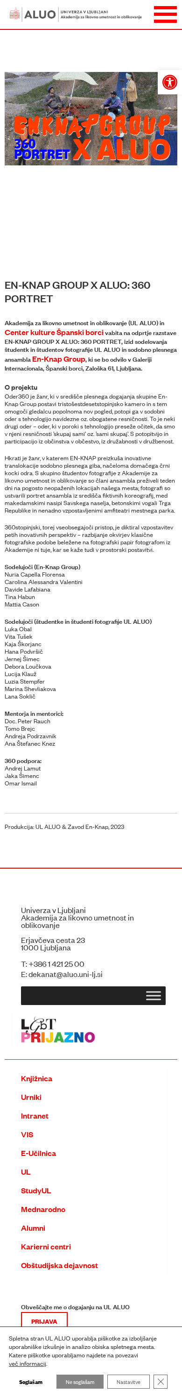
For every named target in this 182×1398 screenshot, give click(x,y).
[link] (170, 82)
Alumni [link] (33, 1227)
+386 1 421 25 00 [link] (56, 963)
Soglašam (30, 1381)
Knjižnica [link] (36, 1078)
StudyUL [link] (36, 1190)
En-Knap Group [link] (58, 358)
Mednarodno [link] (43, 1209)
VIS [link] (27, 1134)
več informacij (27, 1363)
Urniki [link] (31, 1096)
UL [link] (26, 1171)
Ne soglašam (80, 1381)
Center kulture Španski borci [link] (54, 332)
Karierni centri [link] (46, 1246)
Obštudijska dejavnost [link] (59, 1265)
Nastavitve (128, 1381)
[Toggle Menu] (153, 995)
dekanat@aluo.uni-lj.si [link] (65, 974)
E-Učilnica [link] (38, 1153)
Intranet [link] (35, 1115)
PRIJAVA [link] (44, 1321)
